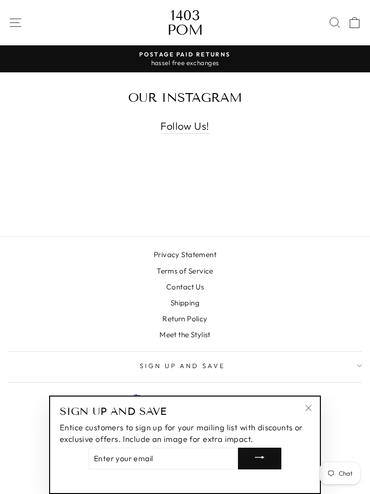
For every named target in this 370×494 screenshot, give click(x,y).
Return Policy (184, 318)
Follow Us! (184, 126)
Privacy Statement (185, 254)
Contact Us (185, 286)
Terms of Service (185, 270)
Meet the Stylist (185, 334)
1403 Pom (185, 23)
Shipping (185, 302)
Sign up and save (183, 366)
